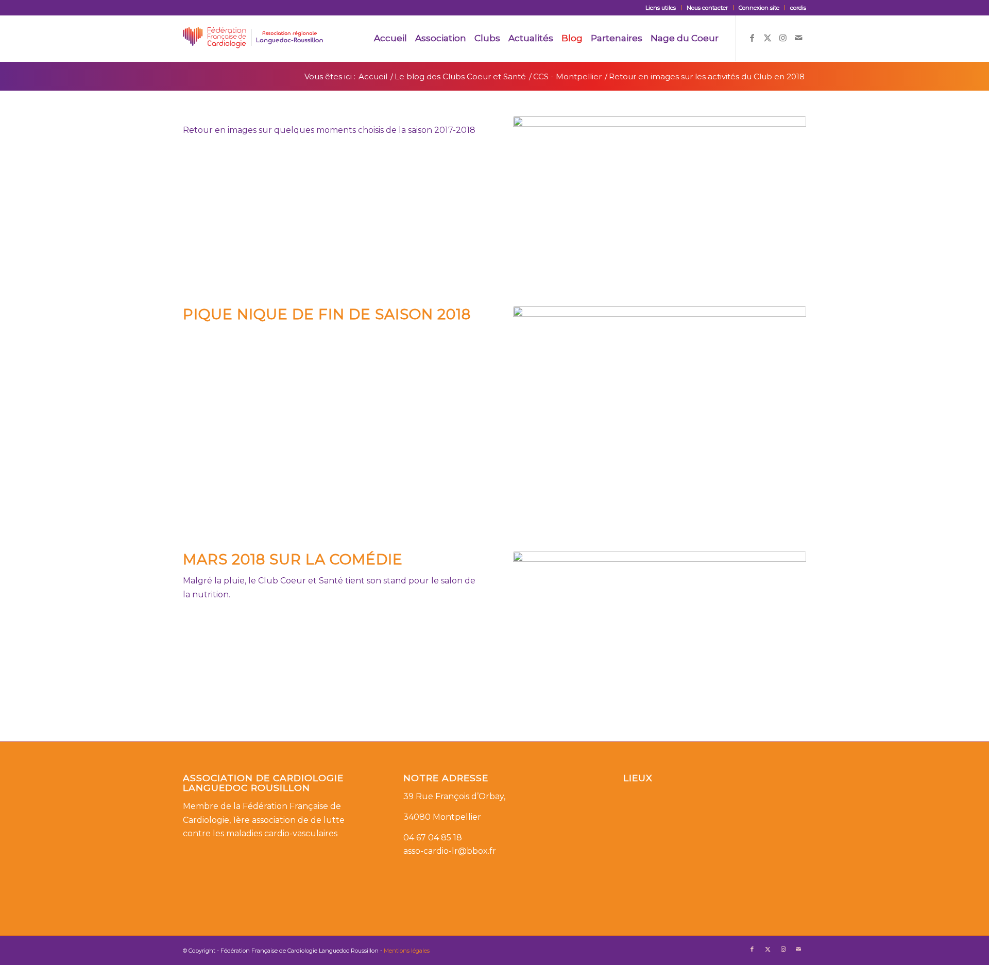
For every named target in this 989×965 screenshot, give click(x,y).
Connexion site (759, 7)
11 (697, 514)
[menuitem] (660, 7)
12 (705, 514)
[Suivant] (783, 198)
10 (697, 269)
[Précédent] (536, 198)
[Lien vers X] (767, 37)
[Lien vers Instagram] (783, 37)
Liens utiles (660, 7)
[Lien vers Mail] (798, 37)
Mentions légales (407, 951)
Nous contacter (707, 7)
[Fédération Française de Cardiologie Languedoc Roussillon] (253, 38)
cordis (798, 7)
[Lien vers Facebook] (752, 37)
